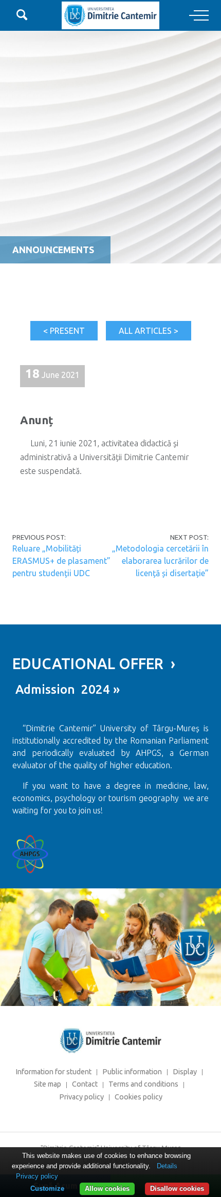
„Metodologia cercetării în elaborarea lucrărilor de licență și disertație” (160, 561)
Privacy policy (81, 1097)
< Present (64, 330)
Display (185, 1072)
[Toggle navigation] (199, 16)
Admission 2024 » (66, 689)
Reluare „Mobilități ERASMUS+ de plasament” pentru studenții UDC (61, 561)
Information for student (53, 1072)
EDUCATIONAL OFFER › (93, 663)
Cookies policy (138, 1097)
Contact (85, 1084)
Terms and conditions (143, 1084)
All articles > (148, 330)
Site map (47, 1084)
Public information (132, 1072)
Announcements (53, 250)
